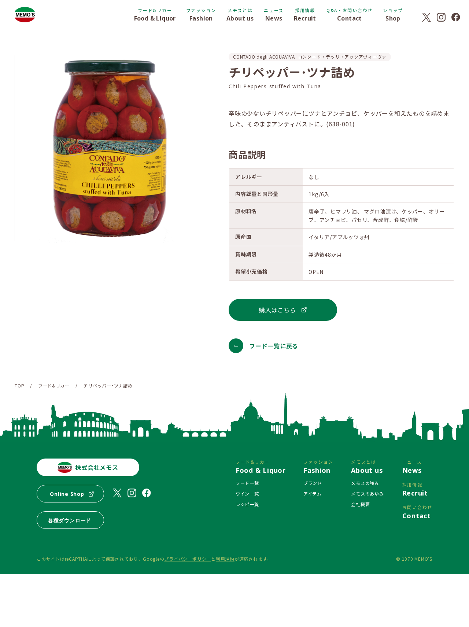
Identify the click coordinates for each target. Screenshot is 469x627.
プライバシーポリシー (187, 559)
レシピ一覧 (247, 504)
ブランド (312, 483)
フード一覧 (247, 483)
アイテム (312, 493)
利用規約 (225, 559)
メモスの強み (365, 483)
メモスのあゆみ (367, 493)
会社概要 (360, 504)
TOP (19, 385)
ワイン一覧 (247, 493)
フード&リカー (54, 385)
